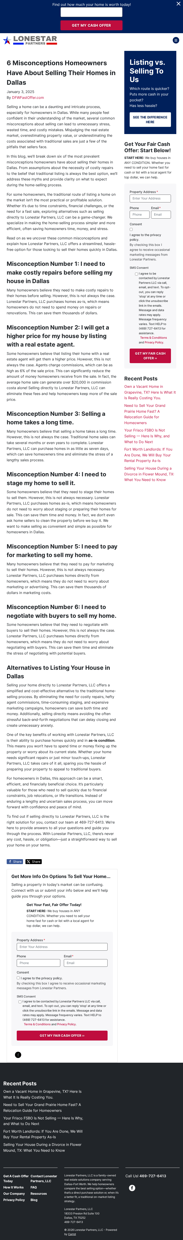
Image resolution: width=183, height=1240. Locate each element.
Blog (34, 1200)
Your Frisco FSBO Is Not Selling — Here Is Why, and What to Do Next (147, 436)
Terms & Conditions (37, 1024)
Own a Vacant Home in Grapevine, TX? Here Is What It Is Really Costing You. (150, 392)
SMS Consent (26, 996)
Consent (23, 972)
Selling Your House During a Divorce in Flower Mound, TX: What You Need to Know (149, 474)
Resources (39, 1193)
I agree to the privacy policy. (42, 978)
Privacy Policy (66, 1024)
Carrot (72, 1234)
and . (64, 1013)
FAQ (34, 1187)
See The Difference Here (150, 119)
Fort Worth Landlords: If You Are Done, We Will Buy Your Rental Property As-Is (148, 455)
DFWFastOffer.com (28, 97)
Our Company (14, 1193)
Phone (21, 956)
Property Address (31, 940)
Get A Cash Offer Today (16, 1178)
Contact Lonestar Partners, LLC (44, 1178)
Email (68, 956)
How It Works (13, 1187)
